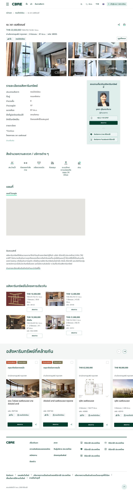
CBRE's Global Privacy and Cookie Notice (62, 266)
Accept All (48, 275)
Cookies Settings (82, 275)
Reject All (60, 275)
